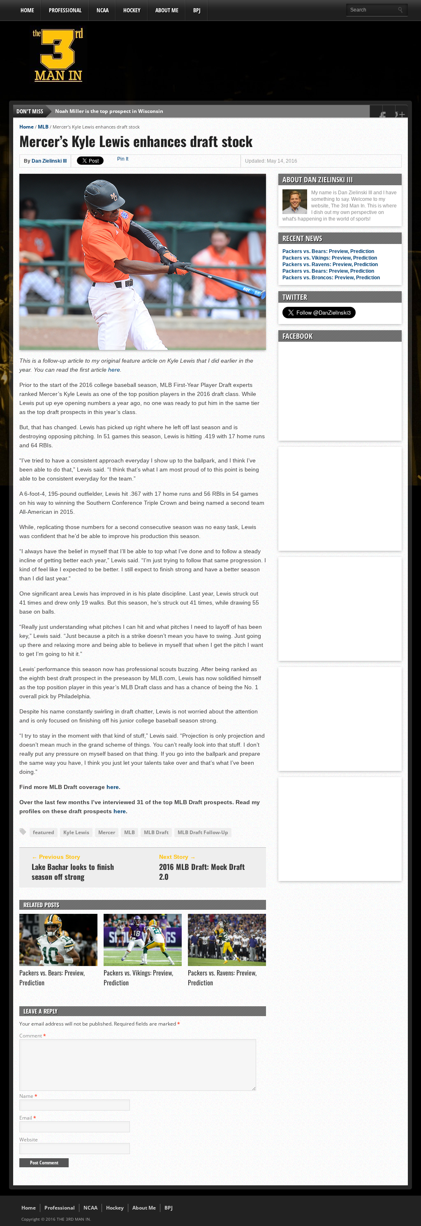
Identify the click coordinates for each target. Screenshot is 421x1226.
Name (28, 1096)
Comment (32, 1035)
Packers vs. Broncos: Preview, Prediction (331, 278)
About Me (166, 10)
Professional (65, 10)
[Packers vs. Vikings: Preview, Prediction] (143, 964)
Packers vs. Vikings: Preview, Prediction (329, 258)
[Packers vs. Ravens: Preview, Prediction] (227, 964)
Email (27, 1117)
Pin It (122, 159)
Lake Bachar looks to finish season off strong (73, 871)
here (114, 369)
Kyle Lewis (76, 832)
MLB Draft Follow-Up (203, 832)
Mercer (106, 832)
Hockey (132, 10)
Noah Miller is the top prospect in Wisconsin (109, 111)
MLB (43, 126)
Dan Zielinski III (49, 161)
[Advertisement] (258, 57)
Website (28, 1139)
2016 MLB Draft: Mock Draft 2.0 (202, 871)
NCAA (103, 10)
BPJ (197, 10)
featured (43, 832)
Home (27, 10)
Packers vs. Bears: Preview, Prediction (328, 251)
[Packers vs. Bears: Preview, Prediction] (58, 964)
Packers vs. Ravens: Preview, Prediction (330, 264)
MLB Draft (156, 832)
